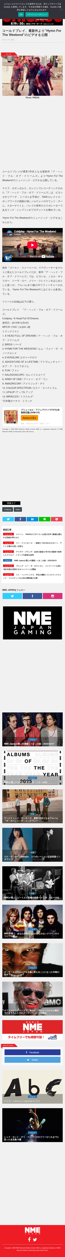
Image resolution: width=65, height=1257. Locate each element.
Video (17, 509)
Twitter (33, 1059)
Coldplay (7, 509)
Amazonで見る (29, 417)
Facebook (33, 1052)
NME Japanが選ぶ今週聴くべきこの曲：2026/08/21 (35, 560)
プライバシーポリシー (37, 14)
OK (21, 14)
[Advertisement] (32, 47)
